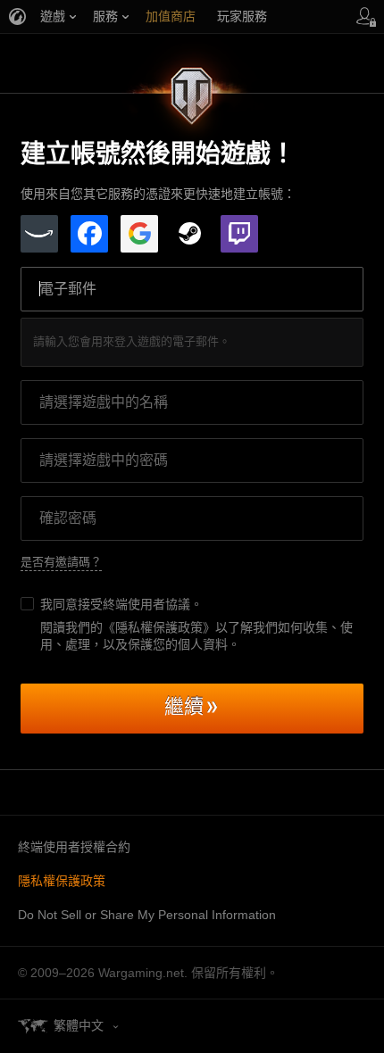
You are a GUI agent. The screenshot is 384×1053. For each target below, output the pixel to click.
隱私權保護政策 (61, 881)
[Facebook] (89, 234)
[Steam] (189, 234)
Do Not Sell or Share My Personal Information (147, 915)
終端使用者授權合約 (74, 847)
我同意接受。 (121, 604)
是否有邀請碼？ (61, 561)
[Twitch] (239, 234)
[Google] (139, 234)
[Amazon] (39, 234)
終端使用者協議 (146, 604)
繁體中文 (79, 1025)
